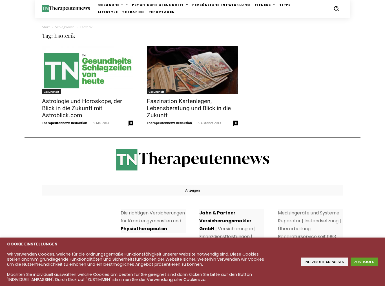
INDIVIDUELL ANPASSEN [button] (324, 262)
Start (46, 27)
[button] (336, 8)
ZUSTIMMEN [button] (364, 262)
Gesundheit (51, 92)
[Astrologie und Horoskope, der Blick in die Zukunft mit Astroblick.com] (87, 70)
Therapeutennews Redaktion (64, 123)
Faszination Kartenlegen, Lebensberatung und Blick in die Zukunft (189, 108)
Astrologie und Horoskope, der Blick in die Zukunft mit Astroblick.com (82, 108)
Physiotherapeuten (144, 228)
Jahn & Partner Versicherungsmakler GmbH (225, 221)
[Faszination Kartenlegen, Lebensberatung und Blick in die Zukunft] (192, 70)
